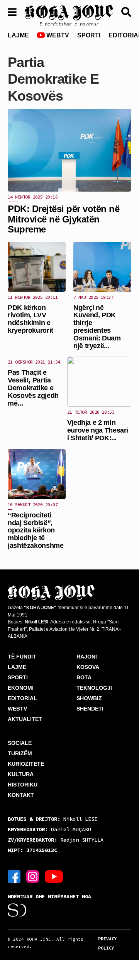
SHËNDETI (89, 709)
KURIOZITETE (26, 764)
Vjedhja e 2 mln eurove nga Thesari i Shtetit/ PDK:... (98, 430)
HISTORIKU (22, 784)
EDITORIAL (22, 698)
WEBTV (57, 35)
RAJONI (86, 656)
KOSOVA (87, 667)
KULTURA (21, 774)
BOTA (84, 677)
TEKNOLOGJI (94, 688)
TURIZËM (20, 753)
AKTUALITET (25, 719)
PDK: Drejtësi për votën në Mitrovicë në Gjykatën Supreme (64, 219)
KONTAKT (21, 795)
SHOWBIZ (89, 698)
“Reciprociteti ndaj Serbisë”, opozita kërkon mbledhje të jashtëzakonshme (36, 530)
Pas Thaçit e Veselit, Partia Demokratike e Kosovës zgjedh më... (33, 388)
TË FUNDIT (22, 656)
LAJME (18, 35)
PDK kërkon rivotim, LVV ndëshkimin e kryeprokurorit (30, 319)
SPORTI (88, 35)
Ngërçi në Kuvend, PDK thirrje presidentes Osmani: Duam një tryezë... (97, 327)
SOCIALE (20, 743)
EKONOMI (21, 688)
